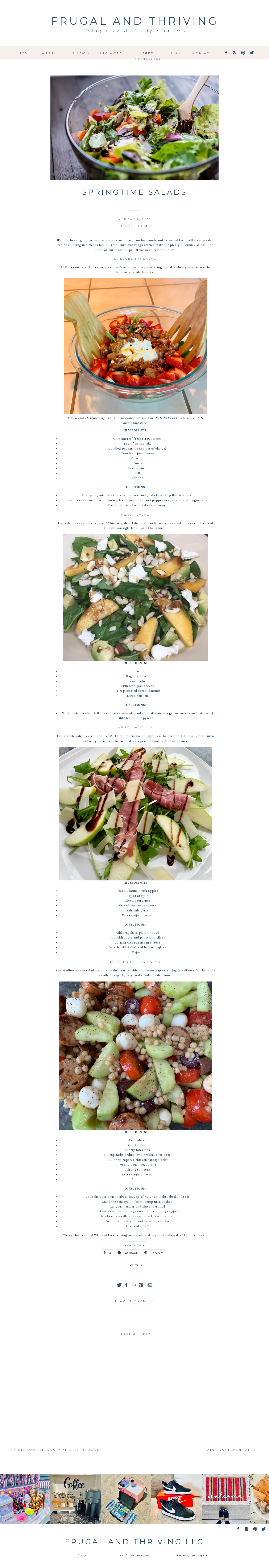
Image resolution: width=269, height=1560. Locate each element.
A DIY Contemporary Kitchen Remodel (58, 1450)
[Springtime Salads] (134, 127)
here (143, 423)
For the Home (134, 226)
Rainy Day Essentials (228, 1450)
